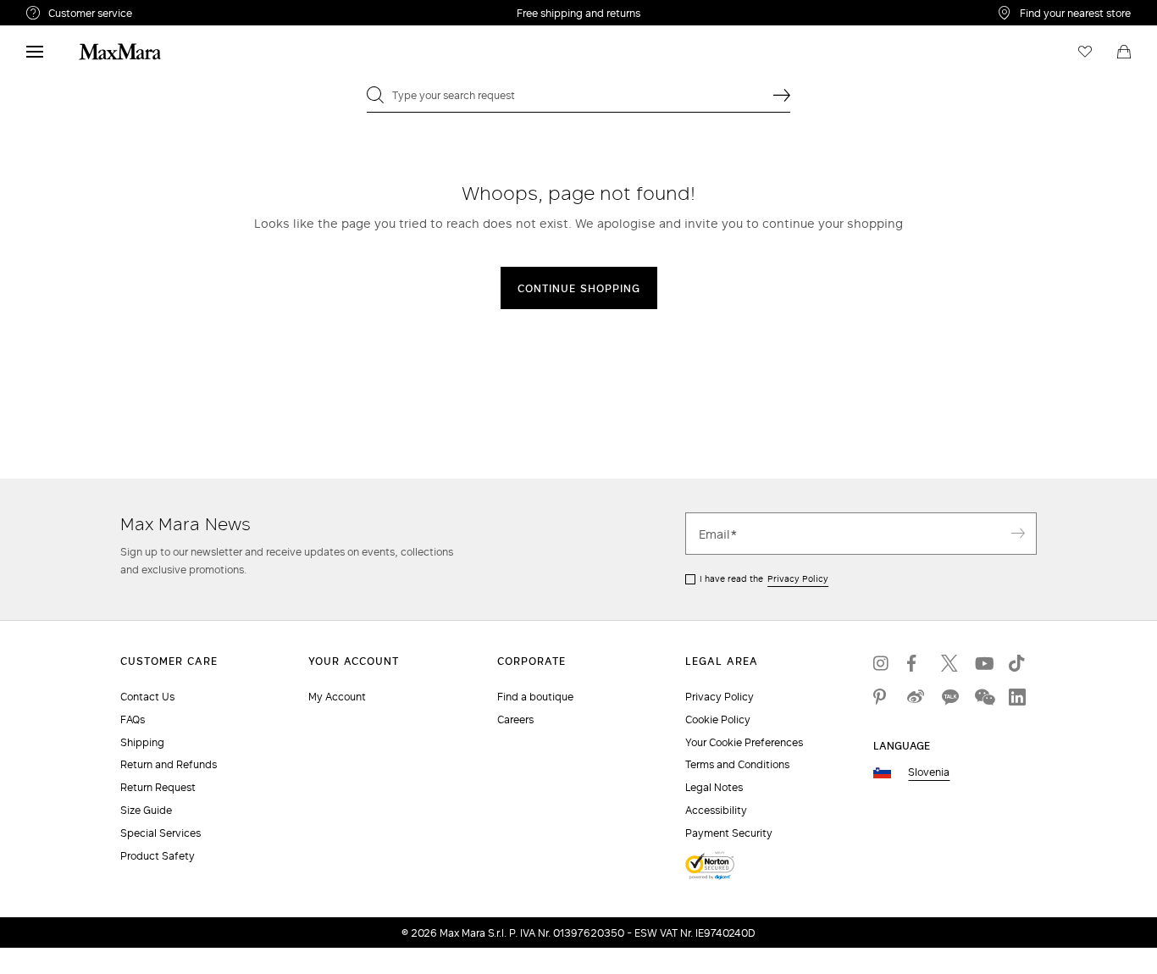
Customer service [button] (164, 15)
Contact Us (147, 696)
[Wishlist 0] (1085, 51)
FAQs (132, 719)
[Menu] (34, 52)
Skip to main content (64, 9)
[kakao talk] (949, 697)
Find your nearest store (1075, 12)
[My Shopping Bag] (1124, 51)
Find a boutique (535, 696)
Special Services (160, 833)
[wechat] (983, 697)
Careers (515, 719)
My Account (337, 696)
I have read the (764, 578)
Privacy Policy (797, 578)
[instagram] (881, 663)
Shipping (142, 742)
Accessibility (716, 810)
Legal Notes (714, 787)
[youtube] (983, 663)
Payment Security (728, 833)
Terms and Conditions (737, 764)
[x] (949, 663)
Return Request (158, 787)
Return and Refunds (168, 764)
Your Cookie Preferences (744, 742)
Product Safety (157, 856)
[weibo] (915, 697)
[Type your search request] (781, 94)
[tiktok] (1017, 663)
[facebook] (915, 663)
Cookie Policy (717, 719)
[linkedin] (1017, 697)
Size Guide (146, 810)
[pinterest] (881, 697)
